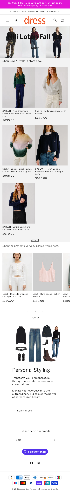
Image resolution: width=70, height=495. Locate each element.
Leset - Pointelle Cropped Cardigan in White (15, 295)
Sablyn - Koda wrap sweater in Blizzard (50, 112)
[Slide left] (27, 311)
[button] (7, 20)
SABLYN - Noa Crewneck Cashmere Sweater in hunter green (17, 113)
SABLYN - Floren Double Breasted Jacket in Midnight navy (49, 171)
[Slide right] (42, 311)
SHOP (35, 47)
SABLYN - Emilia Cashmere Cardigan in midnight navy (16, 228)
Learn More (24, 410)
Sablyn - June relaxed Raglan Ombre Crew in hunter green (17, 170)
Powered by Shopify (48, 489)
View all (35, 240)
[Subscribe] (54, 440)
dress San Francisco (29, 489)
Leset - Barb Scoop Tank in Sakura (46, 295)
